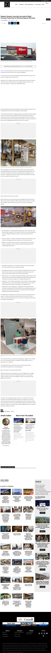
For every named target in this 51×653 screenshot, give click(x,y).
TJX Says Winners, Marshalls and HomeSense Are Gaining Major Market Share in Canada (17, 569)
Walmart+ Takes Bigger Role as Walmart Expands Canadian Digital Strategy (17, 499)
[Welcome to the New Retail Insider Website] (42, 503)
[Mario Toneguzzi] (6, 422)
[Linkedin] (15, 23)
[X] (12, 23)
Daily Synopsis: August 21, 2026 (17, 534)
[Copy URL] (18, 23)
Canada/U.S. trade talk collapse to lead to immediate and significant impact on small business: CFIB (28, 536)
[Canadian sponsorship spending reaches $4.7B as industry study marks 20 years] (17, 580)
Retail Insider (17, 535)
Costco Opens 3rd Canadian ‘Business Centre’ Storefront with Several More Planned (42, 583)
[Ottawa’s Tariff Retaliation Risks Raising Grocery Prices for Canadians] (28, 492)
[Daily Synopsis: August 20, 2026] (28, 580)
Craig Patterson (17, 502)
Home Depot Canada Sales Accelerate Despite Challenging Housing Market (28, 569)
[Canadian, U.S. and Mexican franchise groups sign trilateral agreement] (28, 509)
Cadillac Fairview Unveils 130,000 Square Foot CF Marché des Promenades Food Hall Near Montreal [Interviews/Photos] (42, 564)
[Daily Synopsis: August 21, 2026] (17, 529)
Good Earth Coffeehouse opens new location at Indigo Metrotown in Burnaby (5, 569)
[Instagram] (48, 1)
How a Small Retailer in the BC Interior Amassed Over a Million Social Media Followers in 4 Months (42, 545)
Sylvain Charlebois (28, 501)
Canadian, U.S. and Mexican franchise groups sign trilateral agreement (28, 517)
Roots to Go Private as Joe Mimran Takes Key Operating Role (5, 603)
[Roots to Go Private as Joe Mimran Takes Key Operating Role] (5, 596)
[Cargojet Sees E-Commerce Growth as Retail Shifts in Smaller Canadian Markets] (17, 596)
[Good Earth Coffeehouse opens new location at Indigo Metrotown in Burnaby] (5, 562)
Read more (42, 512)
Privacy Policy (17, 636)
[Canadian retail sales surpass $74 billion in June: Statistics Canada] (28, 546)
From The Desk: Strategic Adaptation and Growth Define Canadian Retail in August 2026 (5, 536)
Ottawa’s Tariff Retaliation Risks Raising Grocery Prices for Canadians (28, 498)
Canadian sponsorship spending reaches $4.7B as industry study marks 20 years (17, 587)
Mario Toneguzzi (4, 20)
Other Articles (5, 636)
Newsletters (5, 634)
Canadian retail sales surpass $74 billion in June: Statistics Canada (28, 553)
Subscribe (24, 66)
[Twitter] (46, 1)
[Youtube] (47, 633)
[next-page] (16, 444)
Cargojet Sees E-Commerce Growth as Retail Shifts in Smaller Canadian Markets (17, 603)
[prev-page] (14, 444)
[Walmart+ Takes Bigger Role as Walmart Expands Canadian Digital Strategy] (17, 492)
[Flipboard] (45, 1)
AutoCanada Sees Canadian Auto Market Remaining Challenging (5, 586)
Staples (12, 411)
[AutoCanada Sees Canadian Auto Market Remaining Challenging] (5, 580)
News (2, 409)
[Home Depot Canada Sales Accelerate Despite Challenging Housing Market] (28, 562)
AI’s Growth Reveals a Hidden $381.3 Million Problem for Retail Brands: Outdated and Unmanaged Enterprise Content (5, 518)
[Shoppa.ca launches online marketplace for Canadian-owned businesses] (17, 546)
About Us (4, 632)
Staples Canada (4, 70)
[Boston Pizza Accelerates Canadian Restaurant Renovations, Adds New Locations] (28, 596)
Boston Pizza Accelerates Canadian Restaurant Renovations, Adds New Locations (28, 604)
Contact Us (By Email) (19, 632)
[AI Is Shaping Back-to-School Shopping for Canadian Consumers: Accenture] (17, 509)
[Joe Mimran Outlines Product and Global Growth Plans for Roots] (5, 546)
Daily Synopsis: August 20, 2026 (28, 585)
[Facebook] (43, 1)
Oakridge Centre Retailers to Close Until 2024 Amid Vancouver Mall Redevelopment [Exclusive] (42, 526)
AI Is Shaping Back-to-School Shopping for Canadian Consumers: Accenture (17, 517)
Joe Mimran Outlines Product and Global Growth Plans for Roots (6, 553)
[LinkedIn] (42, 1)
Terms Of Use (17, 634)
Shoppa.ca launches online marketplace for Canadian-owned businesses (17, 553)
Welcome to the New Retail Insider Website (42, 509)
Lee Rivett (28, 572)
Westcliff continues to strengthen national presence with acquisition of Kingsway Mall (18, 427)
